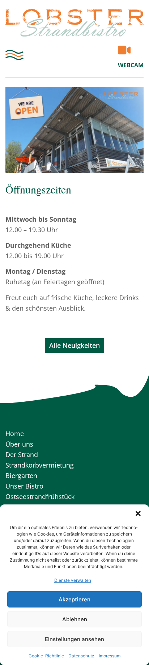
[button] (138, 513)
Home (14, 433)
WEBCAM (131, 65)
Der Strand (21, 454)
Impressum (109, 655)
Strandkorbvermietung (39, 465)
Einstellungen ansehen (74, 639)
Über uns (19, 444)
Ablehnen (74, 619)
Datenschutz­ (81, 655)
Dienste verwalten (72, 580)
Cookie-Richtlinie (46, 655)
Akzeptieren (74, 599)
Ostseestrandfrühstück (39, 496)
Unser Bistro (24, 486)
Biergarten (21, 475)
